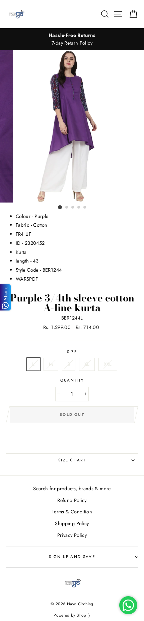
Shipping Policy (72, 523)
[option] (72, 39)
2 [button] (67, 207)
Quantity (72, 380)
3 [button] (73, 207)
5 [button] (85, 207)
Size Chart (72, 460)
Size (72, 351)
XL (87, 364)
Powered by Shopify (72, 615)
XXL (108, 364)
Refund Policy (72, 500)
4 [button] (79, 207)
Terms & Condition (72, 511)
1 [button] (60, 207)
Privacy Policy (72, 535)
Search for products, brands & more (72, 488)
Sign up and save (72, 556)
